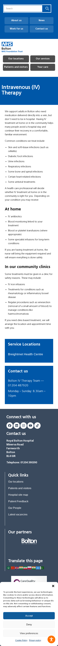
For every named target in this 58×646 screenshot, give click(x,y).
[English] (17, 567)
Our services (43, 59)
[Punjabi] (34, 567)
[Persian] (25, 567)
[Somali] (38, 567)
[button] (53, 586)
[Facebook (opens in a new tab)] (9, 425)
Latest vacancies (17, 514)
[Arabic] (9, 567)
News (42, 20)
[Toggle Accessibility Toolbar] (51, 639)
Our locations (16, 59)
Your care (42, 67)
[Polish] (30, 567)
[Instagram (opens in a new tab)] (23, 425)
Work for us (16, 29)
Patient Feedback (18, 501)
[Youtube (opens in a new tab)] (30, 425)
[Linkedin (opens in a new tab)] (16, 425)
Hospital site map (18, 494)
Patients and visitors (16, 67)
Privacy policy (35, 640)
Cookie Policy (21, 640)
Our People (14, 508)
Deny (29, 624)
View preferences (29, 633)
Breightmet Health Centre (25, 354)
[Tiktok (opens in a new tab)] (37, 425)
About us (16, 20)
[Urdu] (42, 567)
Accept (29, 615)
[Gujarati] (21, 567)
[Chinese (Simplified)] (13, 567)
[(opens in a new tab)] (29, 541)
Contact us (41, 29)
